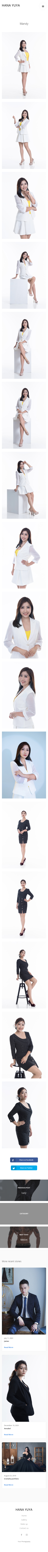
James (6, 1341)
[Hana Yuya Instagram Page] (27, 1535)
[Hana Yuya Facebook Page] (21, 1535)
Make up (24, 1524)
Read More (8, 1347)
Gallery (24, 1520)
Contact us (24, 1528)
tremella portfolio (11, 1479)
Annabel (7, 1428)
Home (24, 1515)
